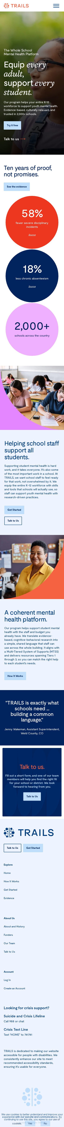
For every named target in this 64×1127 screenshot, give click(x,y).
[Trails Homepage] (16, 6)
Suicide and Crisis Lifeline (24, 1016)
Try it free (12, 125)
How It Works (15, 676)
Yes (30, 1123)
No (45, 1123)
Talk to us (11, 139)
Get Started (14, 509)
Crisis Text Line (16, 1029)
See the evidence (17, 186)
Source (32, 235)
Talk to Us (13, 520)
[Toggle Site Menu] (56, 5)
